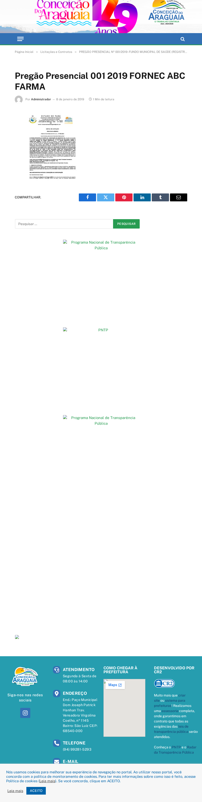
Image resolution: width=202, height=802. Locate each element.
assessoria (170, 711)
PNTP (176, 747)
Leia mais (47, 781)
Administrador (41, 99)
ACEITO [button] (36, 791)
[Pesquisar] (182, 38)
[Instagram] (25, 713)
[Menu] (20, 38)
